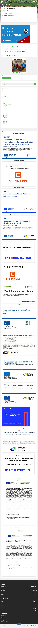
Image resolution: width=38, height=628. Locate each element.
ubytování (4, 112)
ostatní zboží (4, 95)
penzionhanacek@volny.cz (16, 13)
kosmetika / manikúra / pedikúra (7, 104)
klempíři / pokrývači (5, 102)
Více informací (19, 304)
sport (3, 108)
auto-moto (4, 98)
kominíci (4, 103)
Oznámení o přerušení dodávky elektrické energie (10, 46)
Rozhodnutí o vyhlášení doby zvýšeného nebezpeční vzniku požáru (12, 51)
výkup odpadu (5, 115)
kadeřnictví (4, 101)
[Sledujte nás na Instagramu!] (20, 624)
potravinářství (5, 96)
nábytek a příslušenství (6, 121)
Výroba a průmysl (4, 119)
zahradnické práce (5, 116)
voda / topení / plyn (5, 114)
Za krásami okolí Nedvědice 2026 (17, 72)
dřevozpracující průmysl (6, 120)
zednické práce (5, 117)
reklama (4, 107)
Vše (2, 90)
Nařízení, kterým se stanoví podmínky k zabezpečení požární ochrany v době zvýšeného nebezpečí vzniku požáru (18, 52)
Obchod (3, 91)
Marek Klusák (35, 625)
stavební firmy (5, 122)
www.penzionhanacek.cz (11, 15)
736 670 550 (10, 13)
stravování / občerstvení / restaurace (8, 109)
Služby (3, 97)
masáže (4, 126)
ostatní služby (5, 106)
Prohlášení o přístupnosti (26, 625)
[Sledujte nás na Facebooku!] (18, 624)
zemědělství (4, 123)
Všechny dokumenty (15, 55)
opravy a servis (5, 105)
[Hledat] (35, 84)
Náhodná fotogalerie (18, 59)
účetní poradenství (5, 113)
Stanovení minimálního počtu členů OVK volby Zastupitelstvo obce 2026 (12, 49)
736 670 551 (6, 13)
